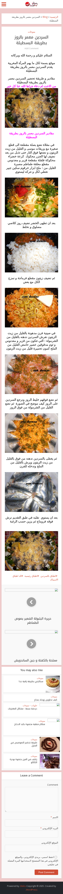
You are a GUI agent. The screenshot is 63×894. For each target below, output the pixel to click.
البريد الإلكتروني (49, 828)
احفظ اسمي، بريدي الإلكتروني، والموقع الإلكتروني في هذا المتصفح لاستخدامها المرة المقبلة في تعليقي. (33, 860)
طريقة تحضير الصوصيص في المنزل (24, 744)
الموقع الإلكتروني (49, 842)
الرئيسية (54, 16)
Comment (52, 784)
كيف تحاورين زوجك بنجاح (45, 700)
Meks (23, 885)
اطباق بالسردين (48, 575)
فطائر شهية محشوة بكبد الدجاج (29, 724)
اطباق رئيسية (31, 575)
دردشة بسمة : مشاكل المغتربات (22, 709)
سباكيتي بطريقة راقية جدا (31, 681)
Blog (45, 16)
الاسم (54, 817)
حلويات (34, 705)
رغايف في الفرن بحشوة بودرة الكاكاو (23, 760)
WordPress (31, 889)
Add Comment (31, 48)
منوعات (31, 31)
